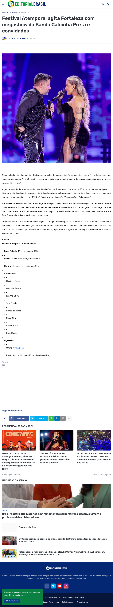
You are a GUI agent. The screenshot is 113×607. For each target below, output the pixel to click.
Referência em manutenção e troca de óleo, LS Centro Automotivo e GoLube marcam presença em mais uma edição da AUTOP (62, 553)
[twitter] (53, 586)
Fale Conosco (68, 602)
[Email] (63, 418)
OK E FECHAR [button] (12, 601)
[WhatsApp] (51, 418)
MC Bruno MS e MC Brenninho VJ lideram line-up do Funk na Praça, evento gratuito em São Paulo (94, 458)
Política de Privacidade (49, 602)
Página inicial (8, 12)
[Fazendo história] (9, 527)
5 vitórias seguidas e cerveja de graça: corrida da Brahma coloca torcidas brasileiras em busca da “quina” (63, 540)
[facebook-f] (47, 586)
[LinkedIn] (57, 418)
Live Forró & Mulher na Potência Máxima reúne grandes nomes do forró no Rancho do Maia (55, 458)
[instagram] (66, 586)
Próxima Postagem (101, 475)
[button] (3, 4)
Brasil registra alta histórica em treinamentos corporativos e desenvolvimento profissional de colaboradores (51, 515)
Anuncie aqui (82, 602)
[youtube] (59, 586)
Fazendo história (27, 527)
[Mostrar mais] (69, 418)
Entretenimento (22, 12)
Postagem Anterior (11, 475)
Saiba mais (20, 595)
